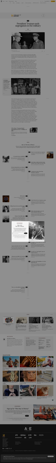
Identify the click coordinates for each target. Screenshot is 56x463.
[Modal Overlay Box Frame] (28, 231)
